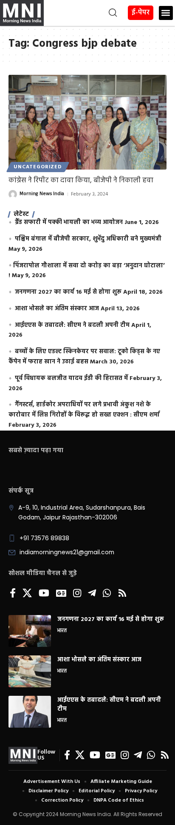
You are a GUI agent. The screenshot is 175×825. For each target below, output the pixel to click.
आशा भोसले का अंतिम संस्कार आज (57, 309)
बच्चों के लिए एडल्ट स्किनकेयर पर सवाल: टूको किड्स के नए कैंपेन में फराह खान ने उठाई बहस (84, 357)
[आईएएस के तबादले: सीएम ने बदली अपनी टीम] (29, 712)
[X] (27, 593)
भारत (62, 631)
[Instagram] (77, 593)
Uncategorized (38, 167)
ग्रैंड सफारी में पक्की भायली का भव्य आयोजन (69, 222)
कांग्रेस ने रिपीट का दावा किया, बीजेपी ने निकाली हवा (80, 180)
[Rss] (122, 593)
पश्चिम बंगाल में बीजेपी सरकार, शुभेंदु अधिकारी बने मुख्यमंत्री (88, 239)
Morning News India (42, 194)
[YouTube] (44, 593)
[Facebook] (12, 593)
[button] (81, 13)
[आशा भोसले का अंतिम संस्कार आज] (29, 671)
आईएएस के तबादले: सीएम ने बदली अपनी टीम (72, 325)
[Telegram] (92, 593)
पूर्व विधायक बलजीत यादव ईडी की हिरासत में (71, 378)
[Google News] (61, 593)
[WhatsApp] (107, 593)
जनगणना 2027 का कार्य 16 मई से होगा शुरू (68, 292)
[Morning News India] (22, 755)
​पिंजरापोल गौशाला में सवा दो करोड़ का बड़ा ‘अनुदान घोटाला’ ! (86, 271)
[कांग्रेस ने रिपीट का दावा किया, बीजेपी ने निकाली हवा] (87, 122)
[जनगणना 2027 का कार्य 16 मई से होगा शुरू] (29, 631)
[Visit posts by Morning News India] (12, 194)
